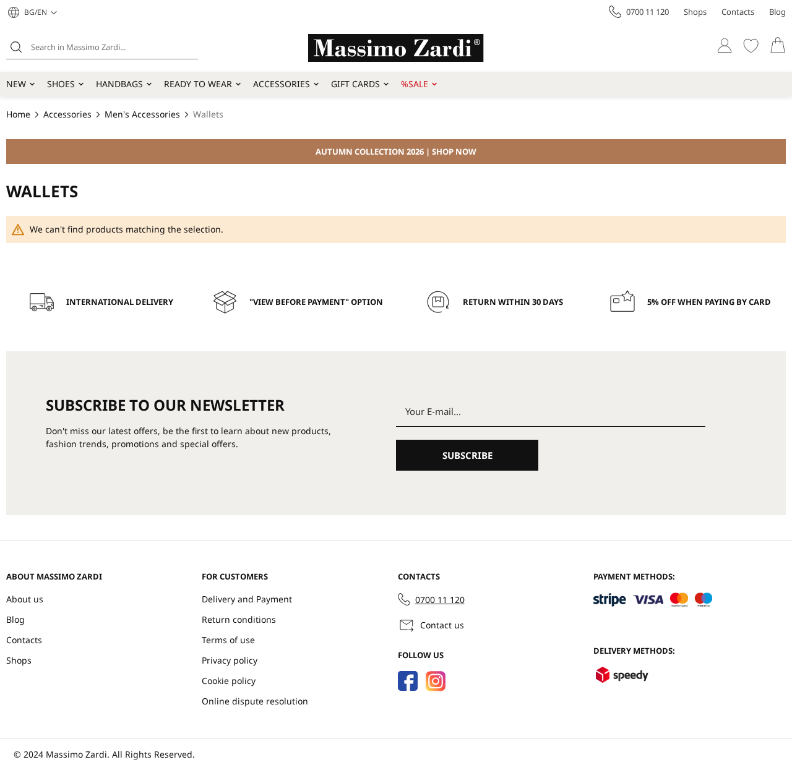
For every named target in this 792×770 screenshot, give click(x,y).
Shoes (61, 84)
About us (24, 599)
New (16, 84)
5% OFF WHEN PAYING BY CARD (709, 301)
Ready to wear (198, 84)
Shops (695, 11)
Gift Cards (355, 84)
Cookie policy (229, 681)
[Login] (724, 45)
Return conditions (239, 619)
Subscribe (467, 455)
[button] (40, 12)
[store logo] (396, 48)
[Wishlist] (750, 45)
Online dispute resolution (255, 701)
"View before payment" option (316, 301)
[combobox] (102, 47)
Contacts (737, 11)
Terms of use (228, 640)
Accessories (281, 84)
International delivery (119, 301)
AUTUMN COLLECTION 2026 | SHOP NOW (396, 151)
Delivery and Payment (247, 599)
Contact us (442, 625)
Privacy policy (229, 660)
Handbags (119, 84)
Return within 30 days (513, 301)
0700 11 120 (647, 11)
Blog (777, 11)
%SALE (414, 84)
